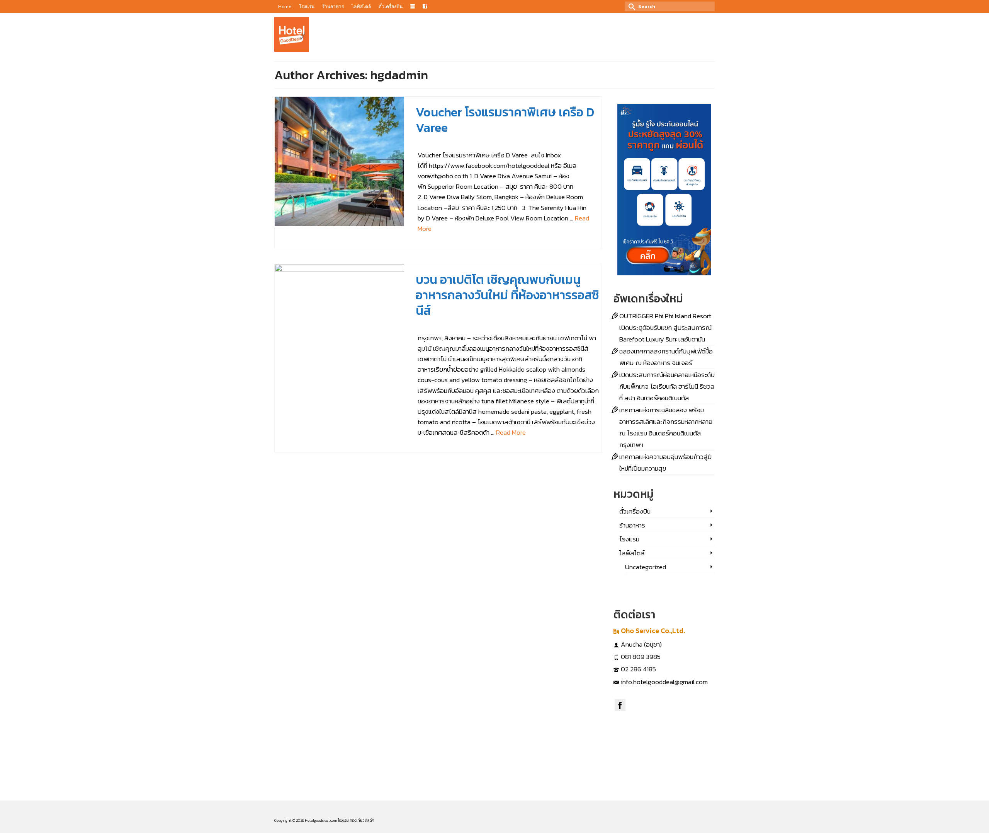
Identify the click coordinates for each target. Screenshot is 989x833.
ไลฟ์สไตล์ (501, 142)
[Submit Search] (630, 6)
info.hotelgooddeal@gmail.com (664, 682)
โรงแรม (485, 142)
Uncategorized (645, 567)
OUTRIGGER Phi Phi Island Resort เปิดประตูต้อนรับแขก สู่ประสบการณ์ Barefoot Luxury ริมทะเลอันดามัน (665, 327)
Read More (511, 432)
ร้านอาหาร (487, 325)
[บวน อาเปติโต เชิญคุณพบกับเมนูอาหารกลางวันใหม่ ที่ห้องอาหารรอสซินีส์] (339, 329)
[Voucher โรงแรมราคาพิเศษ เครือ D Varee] (339, 161)
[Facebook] (620, 705)
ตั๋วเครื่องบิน (635, 511)
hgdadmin (437, 142)
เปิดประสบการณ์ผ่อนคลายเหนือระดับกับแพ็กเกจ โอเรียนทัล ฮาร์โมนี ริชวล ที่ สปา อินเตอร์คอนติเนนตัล (667, 386)
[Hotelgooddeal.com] (291, 34)
